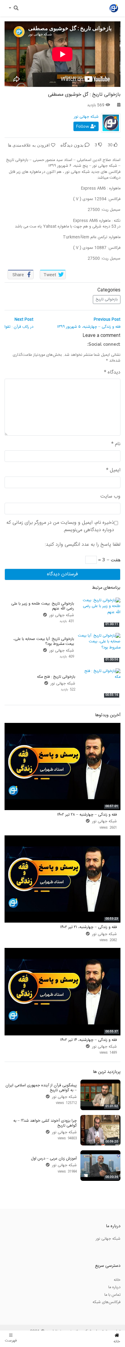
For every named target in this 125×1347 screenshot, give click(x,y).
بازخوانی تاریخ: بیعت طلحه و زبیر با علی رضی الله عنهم (42, 606)
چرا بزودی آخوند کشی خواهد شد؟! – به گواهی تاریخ (45, 1123)
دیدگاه (112, 372)
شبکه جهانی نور (86, 116)
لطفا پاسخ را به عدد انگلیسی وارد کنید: (82, 544)
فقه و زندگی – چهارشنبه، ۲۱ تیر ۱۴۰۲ (88, 927)
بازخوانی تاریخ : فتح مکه (56, 677)
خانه (117, 1280)
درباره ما (114, 1287)
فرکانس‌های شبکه (106, 1302)
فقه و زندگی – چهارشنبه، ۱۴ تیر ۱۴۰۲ (88, 1040)
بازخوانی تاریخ (107, 299)
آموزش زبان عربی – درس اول (54, 1158)
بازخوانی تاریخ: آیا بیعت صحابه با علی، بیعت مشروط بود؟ (43, 641)
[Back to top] (17, 1312)
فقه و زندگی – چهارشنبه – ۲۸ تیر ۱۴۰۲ (87, 814)
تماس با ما (112, 1295)
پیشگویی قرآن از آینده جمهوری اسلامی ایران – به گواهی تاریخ (41, 1087)
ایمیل (113, 470)
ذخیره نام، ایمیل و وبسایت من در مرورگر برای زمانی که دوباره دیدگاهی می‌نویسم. (60, 526)
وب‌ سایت (110, 496)
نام (115, 444)
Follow (83, 126)
